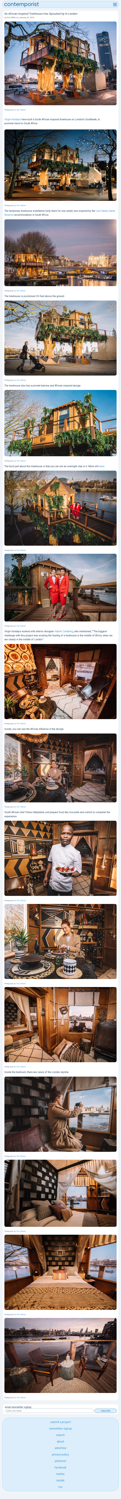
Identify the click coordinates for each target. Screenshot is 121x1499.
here (102, 466)
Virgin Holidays (12, 119)
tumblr (60, 1480)
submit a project (60, 1422)
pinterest (60, 1461)
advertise (60, 1448)
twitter (60, 1474)
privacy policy (60, 1454)
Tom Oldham (21, 110)
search (60, 1435)
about (60, 1441)
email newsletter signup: (18, 1407)
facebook (60, 1467)
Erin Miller (11, 17)
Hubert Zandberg (64, 631)
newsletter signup (60, 1428)
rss (60, 1487)
